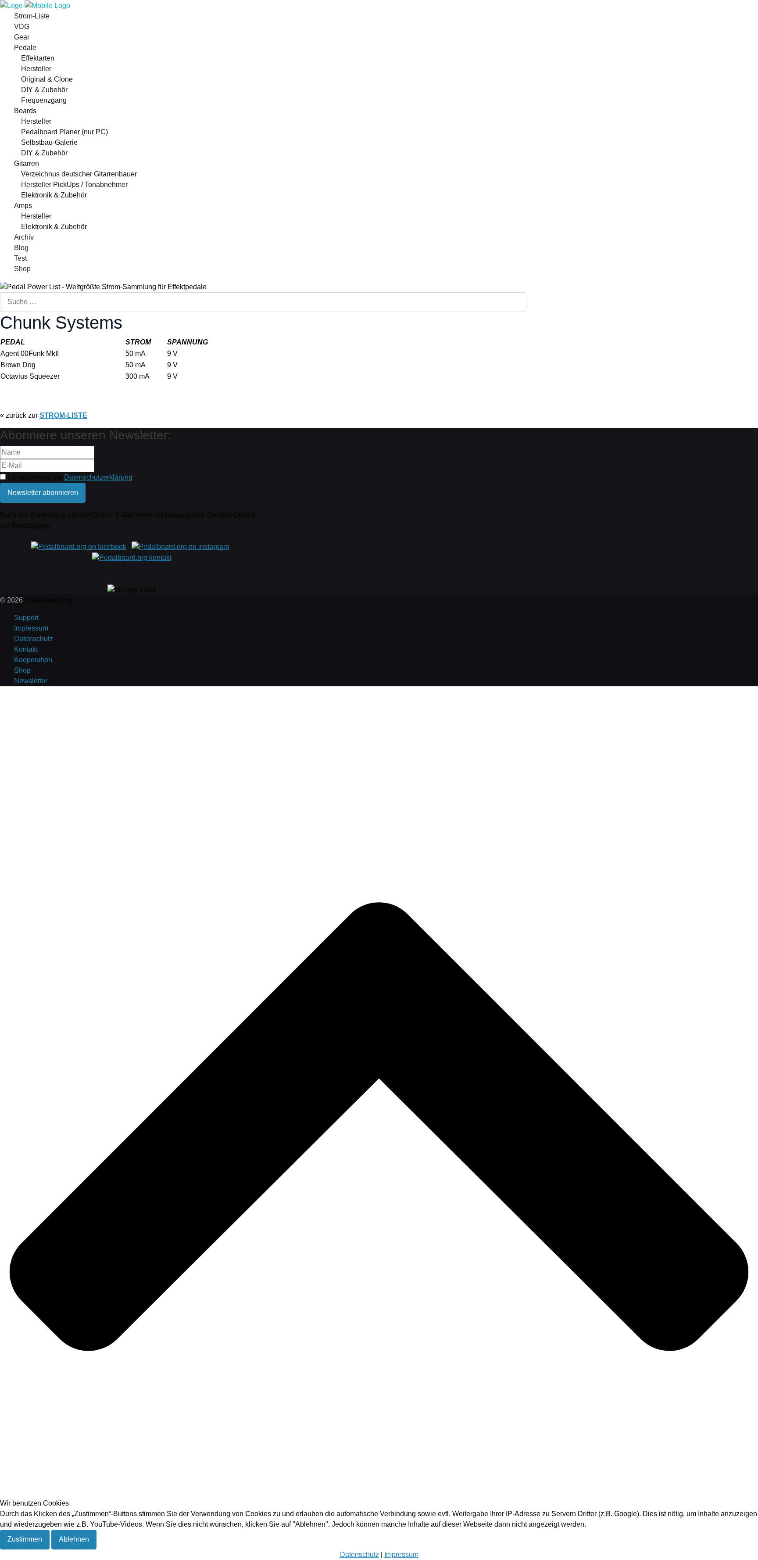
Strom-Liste (32, 16)
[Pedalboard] (35, 5)
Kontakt (26, 649)
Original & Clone (47, 79)
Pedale (25, 47)
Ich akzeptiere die (69, 477)
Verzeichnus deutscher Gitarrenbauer (79, 174)
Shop (22, 269)
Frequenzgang (44, 100)
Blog (21, 247)
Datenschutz (33, 638)
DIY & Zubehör (44, 89)
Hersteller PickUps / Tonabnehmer (74, 184)
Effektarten (37, 58)
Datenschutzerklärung (98, 477)
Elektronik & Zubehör (54, 195)
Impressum (31, 628)
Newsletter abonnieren (42, 492)
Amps (23, 205)
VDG (21, 26)
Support (26, 617)
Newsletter (30, 681)
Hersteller (36, 68)
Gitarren (26, 163)
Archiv (24, 237)
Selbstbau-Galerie (49, 142)
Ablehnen (74, 1539)
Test (20, 258)
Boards (25, 111)
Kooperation (33, 659)
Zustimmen (24, 1539)
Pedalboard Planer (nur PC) (64, 132)
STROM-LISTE (63, 415)
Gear (21, 37)
